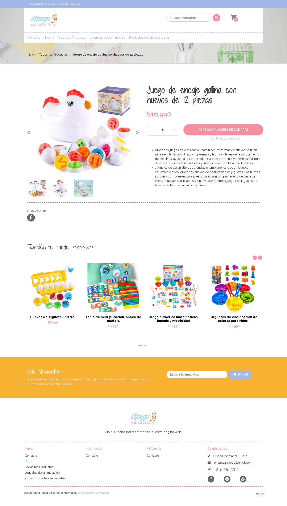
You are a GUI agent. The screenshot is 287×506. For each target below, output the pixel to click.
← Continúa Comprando (223, 138)
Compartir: (37, 211)
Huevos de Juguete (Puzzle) (52, 317)
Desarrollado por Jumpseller (93, 492)
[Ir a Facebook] (211, 479)
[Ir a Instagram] (227, 479)
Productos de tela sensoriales (149, 37)
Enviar (243, 374)
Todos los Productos (71, 37)
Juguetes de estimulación (107, 37)
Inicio (30, 54)
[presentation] (29, 134)
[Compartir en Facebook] (31, 218)
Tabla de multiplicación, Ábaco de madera (113, 319)
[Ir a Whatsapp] (243, 479)
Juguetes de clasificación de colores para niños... (234, 319)
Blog (48, 37)
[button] (140, 345)
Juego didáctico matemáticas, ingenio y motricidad (174, 319)
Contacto (34, 37)
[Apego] (44, 21)
